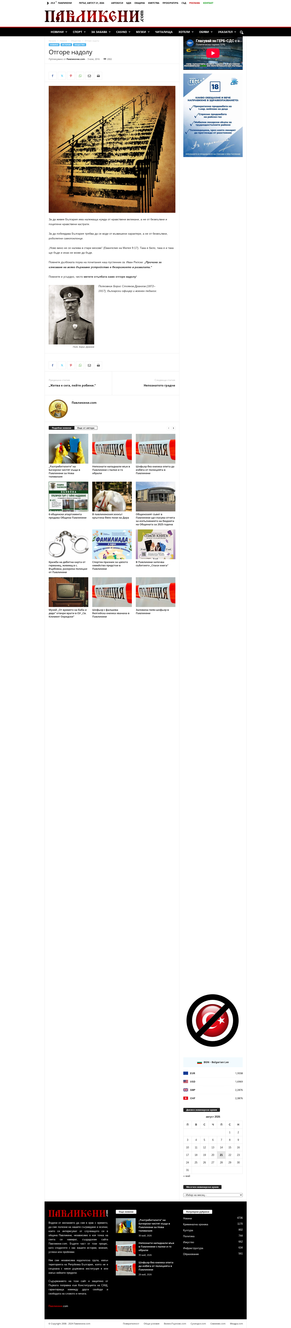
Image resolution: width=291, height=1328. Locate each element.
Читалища (164, 32)
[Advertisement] (200, 16)
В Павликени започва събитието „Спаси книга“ (152, 563)
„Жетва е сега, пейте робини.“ (72, 385)
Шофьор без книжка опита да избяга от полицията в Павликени (155, 470)
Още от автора (85, 427)
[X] (62, 76)
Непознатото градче (159, 385)
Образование (191, 1254)
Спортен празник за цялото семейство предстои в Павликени (110, 565)
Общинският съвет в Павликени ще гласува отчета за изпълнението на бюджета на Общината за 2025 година (155, 519)
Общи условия (151, 1323)
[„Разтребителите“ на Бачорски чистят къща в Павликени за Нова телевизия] (68, 449)
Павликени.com (76, 59)
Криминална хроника (195, 1224)
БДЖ (128, 2)
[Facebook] (53, 76)
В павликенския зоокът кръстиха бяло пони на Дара (110, 515)
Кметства (153, 2)
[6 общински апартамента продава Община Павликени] (68, 496)
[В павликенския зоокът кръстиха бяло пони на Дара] (112, 496)
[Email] (89, 76)
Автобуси (117, 2)
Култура (188, 1230)
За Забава (99, 32)
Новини (57, 32)
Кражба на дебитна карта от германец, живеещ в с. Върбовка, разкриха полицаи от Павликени (68, 567)
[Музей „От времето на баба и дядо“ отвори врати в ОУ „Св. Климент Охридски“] (68, 592)
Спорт (77, 32)
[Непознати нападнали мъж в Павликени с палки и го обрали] (112, 449)
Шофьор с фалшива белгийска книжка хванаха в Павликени (110, 613)
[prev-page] (169, 428)
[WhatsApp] (80, 76)
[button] (241, 32)
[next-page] (173, 428)
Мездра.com (236, 1323)
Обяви (204, 32)
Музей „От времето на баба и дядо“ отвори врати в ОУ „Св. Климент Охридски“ (68, 613)
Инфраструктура (193, 1248)
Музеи (141, 32)
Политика (188, 1236)
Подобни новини (61, 427)
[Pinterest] (71, 76)
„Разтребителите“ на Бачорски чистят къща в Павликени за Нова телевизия (64, 471)
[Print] (98, 76)
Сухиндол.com (198, 1323)
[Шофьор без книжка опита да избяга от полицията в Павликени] (155, 449)
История (66, 44)
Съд (184, 2)
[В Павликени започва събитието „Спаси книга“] (155, 544)
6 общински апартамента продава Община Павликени (68, 515)
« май (186, 1176)
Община (139, 2)
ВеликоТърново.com (175, 1323)
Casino (121, 32)
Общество (76, 40)
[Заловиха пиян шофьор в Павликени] (155, 592)
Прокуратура (170, 2)
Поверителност (131, 1323)
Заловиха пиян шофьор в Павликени (152, 611)
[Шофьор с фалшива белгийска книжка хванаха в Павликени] (112, 592)
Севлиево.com (217, 1323)
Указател (225, 32)
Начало (52, 40)
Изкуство (188, 1242)
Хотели (184, 32)
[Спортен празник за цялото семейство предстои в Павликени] (112, 544)
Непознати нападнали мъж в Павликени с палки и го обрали (111, 470)
